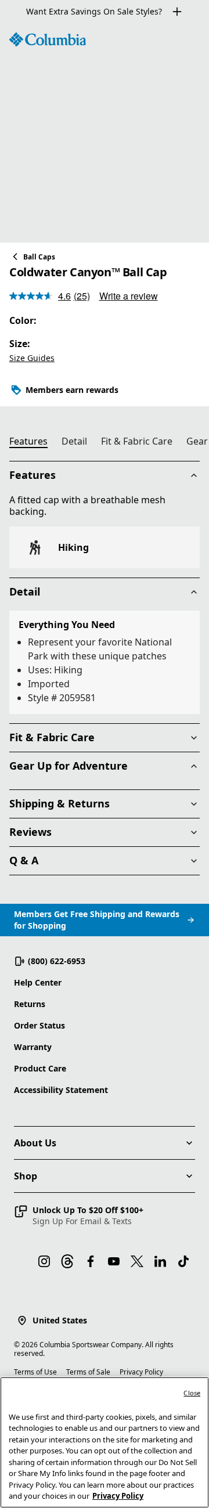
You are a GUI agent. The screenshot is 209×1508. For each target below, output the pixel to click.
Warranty (33, 1046)
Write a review (128, 295)
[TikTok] (183, 1261)
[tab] (33, 443)
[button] (78, 1215)
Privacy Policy (141, 1372)
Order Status (39, 1025)
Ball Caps (39, 257)
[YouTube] (113, 1261)
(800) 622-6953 (56, 960)
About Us (35, 1143)
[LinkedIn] (160, 1261)
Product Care (40, 1068)
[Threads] (67, 1261)
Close (191, 1392)
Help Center (38, 982)
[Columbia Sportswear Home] (47, 39)
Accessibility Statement (61, 1089)
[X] (137, 1261)
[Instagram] (44, 1261)
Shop (25, 1176)
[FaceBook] (90, 1261)
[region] (104, 133)
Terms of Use (35, 1372)
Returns (29, 1003)
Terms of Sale (88, 1372)
